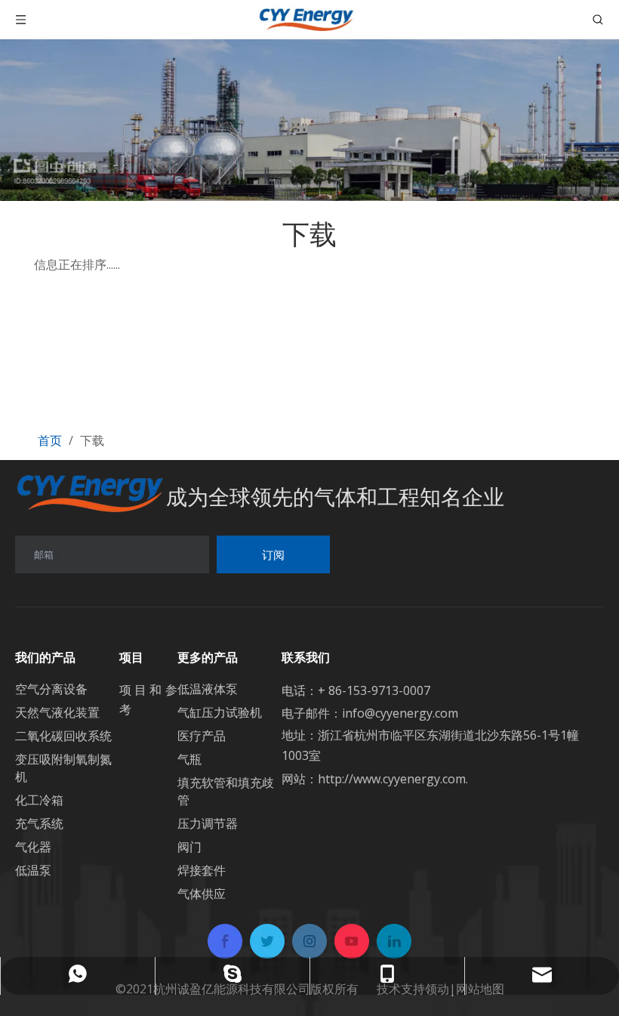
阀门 (189, 846)
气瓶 (189, 759)
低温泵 (33, 870)
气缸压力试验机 (219, 712)
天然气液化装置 (57, 712)
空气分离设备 (51, 689)
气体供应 (201, 893)
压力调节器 (207, 823)
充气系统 (39, 823)
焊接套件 (201, 870)
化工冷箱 (39, 800)
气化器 (33, 846)
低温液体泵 (207, 689)
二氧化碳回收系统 (63, 735)
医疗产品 (201, 735)
